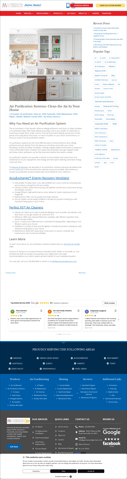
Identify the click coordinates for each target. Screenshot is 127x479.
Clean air (37, 114)
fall (119, 84)
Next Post (83, 273)
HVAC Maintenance (64, 114)
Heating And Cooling (110, 106)
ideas (111, 141)
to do (112, 163)
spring (115, 158)
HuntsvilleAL (110, 119)
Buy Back (71, 13)
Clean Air (114, 80)
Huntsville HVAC (101, 124)
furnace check (108, 88)
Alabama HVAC (100, 71)
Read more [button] (51, 328)
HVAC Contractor (101, 128)
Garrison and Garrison (104, 101)
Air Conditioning (39, 379)
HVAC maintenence (101, 137)
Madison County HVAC (33, 116)
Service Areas (42, 13)
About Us (82, 13)
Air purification (26, 114)
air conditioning (110, 62)
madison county (101, 149)
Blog (113, 75)
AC (95, 58)
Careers (95, 13)
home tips (110, 115)
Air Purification (100, 66)
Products (57, 13)
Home (18, 13)
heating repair (99, 111)
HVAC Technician (100, 141)
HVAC (115, 124)
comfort (97, 84)
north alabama (100, 154)
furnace (97, 89)
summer (97, 163)
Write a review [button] (109, 303)
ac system (98, 62)
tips (105, 162)
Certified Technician (101, 80)
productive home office (102, 158)
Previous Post (9, 273)
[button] (118, 319)
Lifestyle (19, 116)
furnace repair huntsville (103, 97)
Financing (106, 13)
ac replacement (114, 58)
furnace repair (99, 93)
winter (97, 167)
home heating (99, 115)
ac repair (103, 58)
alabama (112, 66)
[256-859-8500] (67, 5)
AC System (15, 114)
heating (97, 106)
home (110, 111)
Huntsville (98, 119)
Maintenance (115, 150)
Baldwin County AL (101, 75)
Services (87, 379)
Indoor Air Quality (100, 145)
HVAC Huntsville (48, 114)
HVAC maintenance (100, 133)
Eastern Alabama (108, 84)
